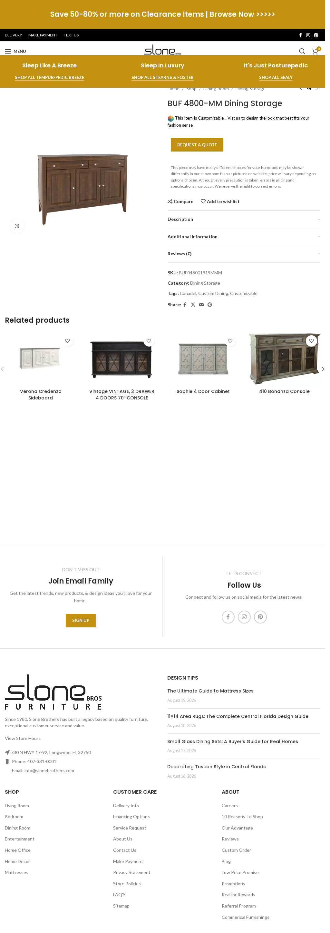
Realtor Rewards (238, 894)
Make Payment (128, 861)
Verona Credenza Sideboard (41, 394)
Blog (226, 861)
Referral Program (239, 905)
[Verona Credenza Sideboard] (40, 359)
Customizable (243, 293)
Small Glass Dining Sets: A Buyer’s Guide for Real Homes (232, 741)
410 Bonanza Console (284, 391)
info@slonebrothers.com (49, 770)
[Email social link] (201, 304)
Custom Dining (213, 293)
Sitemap (121, 905)
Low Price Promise (240, 872)
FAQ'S (119, 894)
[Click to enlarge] (17, 226)
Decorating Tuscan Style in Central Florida (217, 766)
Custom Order (236, 850)
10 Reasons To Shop (242, 816)
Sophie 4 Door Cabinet (203, 391)
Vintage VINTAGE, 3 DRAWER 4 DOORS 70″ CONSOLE (121, 394)
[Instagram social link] (308, 35)
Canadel (188, 293)
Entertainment (19, 838)
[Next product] (316, 89)
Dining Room (216, 88)
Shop (191, 88)
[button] (322, 369)
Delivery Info (126, 805)
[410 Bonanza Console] (284, 359)
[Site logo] (162, 51)
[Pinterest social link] (316, 35)
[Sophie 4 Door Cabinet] (203, 359)
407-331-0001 (41, 761)
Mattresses (16, 872)
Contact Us (124, 850)
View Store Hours (23, 738)
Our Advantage (237, 827)
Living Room (17, 805)
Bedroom (14, 816)
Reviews (230, 838)
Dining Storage (251, 88)
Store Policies (127, 883)
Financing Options (131, 816)
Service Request (129, 827)
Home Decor (17, 861)
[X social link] (193, 304)
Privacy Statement (131, 872)
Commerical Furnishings (245, 917)
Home (174, 88)
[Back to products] (309, 89)
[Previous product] (301, 89)
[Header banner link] (162, 14)
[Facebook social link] (300, 35)
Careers (230, 805)
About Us (122, 838)
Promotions (233, 883)
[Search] (302, 51)
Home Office (18, 850)
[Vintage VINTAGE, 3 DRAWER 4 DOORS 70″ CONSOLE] (122, 359)
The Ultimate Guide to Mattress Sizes (210, 691)
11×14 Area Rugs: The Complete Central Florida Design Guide (237, 716)
